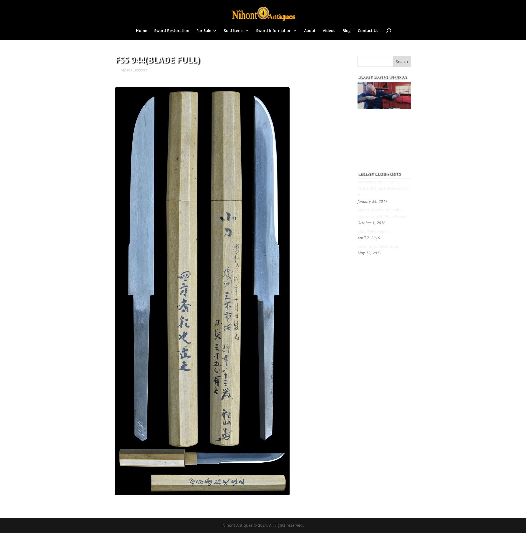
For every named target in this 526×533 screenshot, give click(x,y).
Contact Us (368, 31)
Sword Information (273, 31)
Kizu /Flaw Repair (373, 231)
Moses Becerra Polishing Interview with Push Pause (382, 213)
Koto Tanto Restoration (378, 246)
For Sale (203, 31)
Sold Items (234, 31)
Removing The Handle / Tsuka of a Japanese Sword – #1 (384, 188)
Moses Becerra (134, 70)
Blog (346, 31)
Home (141, 31)
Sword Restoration (171, 31)
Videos (329, 31)
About (310, 31)
